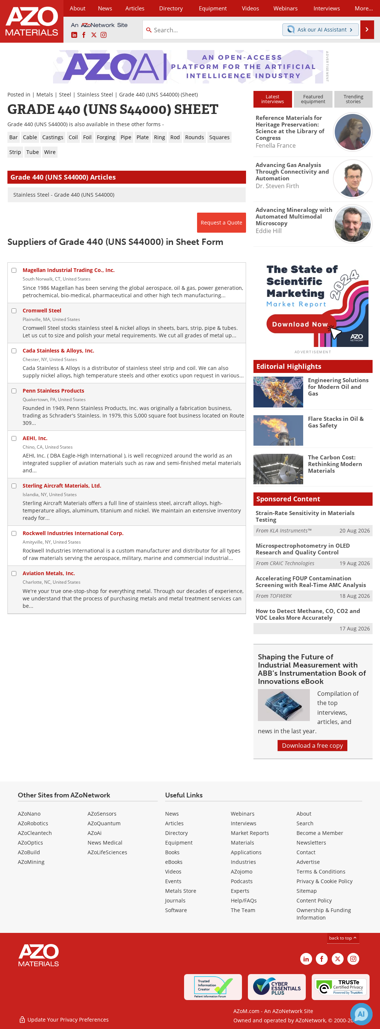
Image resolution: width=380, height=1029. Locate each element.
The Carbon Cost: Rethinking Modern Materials (335, 463)
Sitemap (307, 890)
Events (173, 881)
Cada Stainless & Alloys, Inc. (58, 350)
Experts (240, 890)
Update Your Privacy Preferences (67, 1019)
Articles (174, 823)
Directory (171, 8)
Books (172, 852)
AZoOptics (30, 842)
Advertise (308, 861)
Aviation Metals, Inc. (49, 573)
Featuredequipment (313, 99)
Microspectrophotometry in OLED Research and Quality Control (303, 549)
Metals (44, 94)
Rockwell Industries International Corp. (73, 533)
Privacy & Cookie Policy (325, 881)
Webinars (243, 813)
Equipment (179, 842)
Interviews (243, 823)
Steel (65, 94)
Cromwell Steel (42, 310)
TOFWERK (281, 595)
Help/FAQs (244, 900)
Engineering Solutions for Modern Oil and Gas (338, 386)
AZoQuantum (104, 823)
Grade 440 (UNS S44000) (149, 94)
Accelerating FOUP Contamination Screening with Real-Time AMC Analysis (311, 581)
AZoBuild (29, 852)
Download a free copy (312, 745)
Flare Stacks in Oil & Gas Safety (336, 422)
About (304, 813)
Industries (243, 861)
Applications (246, 852)
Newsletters (311, 842)
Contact (306, 852)
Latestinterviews (272, 99)
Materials (242, 842)
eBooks (174, 861)
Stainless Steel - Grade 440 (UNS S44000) (63, 194)
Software (176, 910)
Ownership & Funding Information (324, 914)
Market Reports (250, 832)
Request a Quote (221, 222)
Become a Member (320, 832)
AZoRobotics (33, 823)
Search (305, 823)
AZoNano (29, 813)
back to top (341, 938)
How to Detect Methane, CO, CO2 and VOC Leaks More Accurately (308, 614)
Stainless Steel (95, 94)
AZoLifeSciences (107, 852)
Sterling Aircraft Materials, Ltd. (62, 485)
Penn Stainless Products (53, 390)
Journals (175, 900)
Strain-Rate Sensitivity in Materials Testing (305, 516)
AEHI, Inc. (35, 438)
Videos (173, 871)
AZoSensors (102, 813)
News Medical (105, 842)
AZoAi (95, 832)
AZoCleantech (35, 832)
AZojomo (241, 871)
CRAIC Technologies (292, 563)
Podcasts (242, 881)
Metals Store (180, 890)
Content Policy (314, 900)
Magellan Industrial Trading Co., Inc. (69, 269)
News (172, 813)
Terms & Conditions (321, 871)
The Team (243, 910)
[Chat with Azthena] (361, 1014)
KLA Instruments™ (290, 530)
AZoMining (31, 861)
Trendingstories (353, 99)
